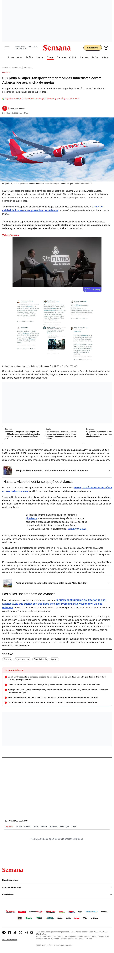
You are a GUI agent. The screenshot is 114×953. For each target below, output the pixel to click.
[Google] (4, 932)
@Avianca (31, 518)
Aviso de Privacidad (12, 940)
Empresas (28, 67)
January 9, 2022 (77, 528)
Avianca (7, 659)
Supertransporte (22, 659)
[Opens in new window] (9, 932)
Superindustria (40, 659)
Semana (6, 67)
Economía (16, 67)
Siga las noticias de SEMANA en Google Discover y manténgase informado (42, 98)
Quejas (54, 659)
